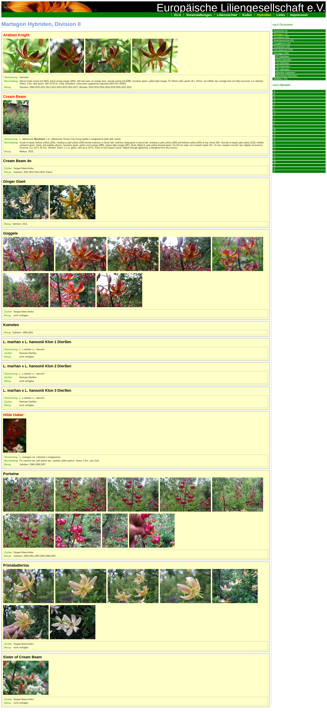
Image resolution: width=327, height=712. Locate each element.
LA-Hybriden (282, 63)
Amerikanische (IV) (284, 40)
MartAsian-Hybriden (286, 75)
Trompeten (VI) (282, 46)
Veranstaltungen (199, 15)
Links (280, 15)
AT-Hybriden (282, 56)
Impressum (299, 15)
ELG (177, 15)
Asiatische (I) (280, 30)
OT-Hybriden (283, 69)
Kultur (247, 15)
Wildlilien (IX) (280, 79)
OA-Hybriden (283, 66)
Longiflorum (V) (282, 43)
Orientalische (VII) (283, 50)
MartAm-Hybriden (285, 72)
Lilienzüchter (227, 15)
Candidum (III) (281, 37)
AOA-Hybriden (283, 59)
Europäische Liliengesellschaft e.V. (241, 8)
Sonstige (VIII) (281, 53)
